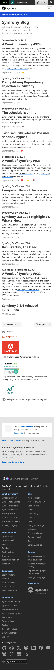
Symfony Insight (35, 537)
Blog (30, 494)
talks (30, 173)
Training (5, 556)
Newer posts (12, 324)
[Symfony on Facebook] (41, 648)
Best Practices (8, 552)
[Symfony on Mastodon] (26, 648)
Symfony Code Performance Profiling (23, 357)
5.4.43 (22, 278)
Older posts (42, 324)
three (21, 173)
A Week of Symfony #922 (21, 272)
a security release (15, 62)
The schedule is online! (19, 111)
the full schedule (39, 65)
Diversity (32, 521)
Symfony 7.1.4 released (20, 305)
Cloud (30, 509)
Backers (5, 625)
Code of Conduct (9, 629)
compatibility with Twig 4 (25, 168)
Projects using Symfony (12, 613)
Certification (7, 563)
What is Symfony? (10, 494)
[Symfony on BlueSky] (4, 654)
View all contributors (11, 440)
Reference (6, 544)
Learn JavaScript (9, 582)
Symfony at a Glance (11, 502)
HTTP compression (10, 295)
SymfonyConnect (9, 605)
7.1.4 (38, 278)
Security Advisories (36, 533)
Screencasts (7, 571)
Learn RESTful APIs (10, 590)
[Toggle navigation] (49, 8)
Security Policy (8, 513)
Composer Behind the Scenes (24, 188)
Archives (9, 331)
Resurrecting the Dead (19, 245)
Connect (43, 2)
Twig (30, 541)
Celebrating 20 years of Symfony (24, 479)
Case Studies (33, 505)
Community (7, 597)
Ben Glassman (26, 426)
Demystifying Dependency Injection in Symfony (22, 82)
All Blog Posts (34, 498)
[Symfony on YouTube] (48, 648)
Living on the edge (36, 525)
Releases (32, 529)
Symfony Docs (8, 536)
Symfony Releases (10, 509)
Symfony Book (8, 540)
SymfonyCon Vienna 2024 (17, 68)
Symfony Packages (10, 505)
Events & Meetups (10, 609)
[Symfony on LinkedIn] (33, 648)
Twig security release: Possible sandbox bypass (26, 135)
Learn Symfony (9, 532)
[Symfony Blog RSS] (26, 654)
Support (5, 637)
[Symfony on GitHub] (4, 648)
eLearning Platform (10, 560)
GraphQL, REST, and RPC (32, 292)
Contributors (7, 617)
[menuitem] (14, 497)
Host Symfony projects (37, 577)
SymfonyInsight (21, 2)
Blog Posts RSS (12, 336)
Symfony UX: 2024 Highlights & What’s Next (26, 217)
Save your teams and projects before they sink (27, 399)
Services (31, 552)
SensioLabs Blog (35, 545)
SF (3, 2)
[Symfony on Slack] (11, 648)
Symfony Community (11, 601)
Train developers (35, 560)
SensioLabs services (36, 556)
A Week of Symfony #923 (21, 159)
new (26, 173)
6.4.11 (28, 278)
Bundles (5, 548)
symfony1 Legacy (9, 525)
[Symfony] (23, 8)
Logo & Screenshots (10, 517)
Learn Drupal (8, 586)
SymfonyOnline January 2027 (15, 14)
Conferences (33, 517)
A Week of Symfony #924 (21, 42)
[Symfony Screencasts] (19, 654)
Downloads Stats (9, 633)
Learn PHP (6, 578)
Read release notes (10, 310)
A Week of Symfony (36, 502)
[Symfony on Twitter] (19, 648)
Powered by (33, 583)
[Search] (51, 2)
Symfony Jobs (8, 621)
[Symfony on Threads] (11, 654)
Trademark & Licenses (11, 521)
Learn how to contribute (13, 462)
